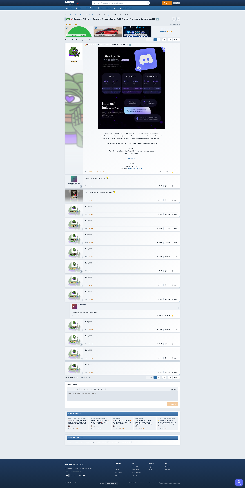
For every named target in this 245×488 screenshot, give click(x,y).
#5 (86, 228)
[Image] (95, 389)
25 (164, 40)
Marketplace (118, 472)
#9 (86, 285)
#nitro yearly (126, 442)
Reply (160, 171)
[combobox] (121, 3)
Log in (177, 3)
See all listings (175, 24)
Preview (173, 389)
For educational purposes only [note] (169, 482)
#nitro (70, 442)
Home (66, 15)
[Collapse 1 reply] (69, 310)
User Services (90, 15)
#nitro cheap (90, 442)
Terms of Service (136, 472)
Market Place (79, 15)
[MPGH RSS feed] (84, 475)
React (175, 186)
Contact (167, 469)
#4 (86, 214)
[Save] (174, 19)
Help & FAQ (135, 475)
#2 (85, 186)
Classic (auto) (110, 483)
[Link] (91, 389)
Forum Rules (135, 469)
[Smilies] (105, 389)
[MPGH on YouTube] (75, 475)
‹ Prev (149, 40)
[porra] (78, 3)
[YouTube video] (101, 389)
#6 (86, 242)
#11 (73, 315)
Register (167, 3)
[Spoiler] (98, 389)
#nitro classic (101, 442)
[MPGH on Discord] (67, 475)
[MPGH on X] (71, 475)
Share (167, 171)
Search (117, 475)
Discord (167, 467)
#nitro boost (79, 442)
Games (117, 469)
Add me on (131, 158)
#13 (86, 344)
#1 (85, 171)
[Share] (178, 19)
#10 (86, 299)
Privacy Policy (135, 467)
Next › (176, 40)
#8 (86, 271)
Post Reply (172, 404)
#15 (86, 372)
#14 (86, 358)
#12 (86, 329)
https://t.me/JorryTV (135, 168)
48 (170, 40)
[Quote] (81, 389)
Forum (72, 15)
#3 (85, 200)
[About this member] (81, 65)
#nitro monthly (114, 442)
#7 (86, 256)
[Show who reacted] (176, 172)
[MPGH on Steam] (79, 475)
